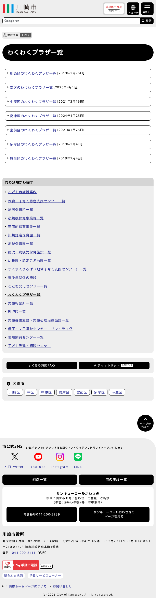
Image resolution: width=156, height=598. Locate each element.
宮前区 (82, 392)
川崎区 (15, 392)
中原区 (46, 392)
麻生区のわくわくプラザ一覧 (46, 158)
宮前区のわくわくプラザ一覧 (47, 130)
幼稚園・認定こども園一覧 (29, 260)
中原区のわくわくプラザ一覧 (47, 101)
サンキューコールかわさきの (114, 514)
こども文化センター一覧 (28, 286)
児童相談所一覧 (20, 303)
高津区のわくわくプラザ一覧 (47, 116)
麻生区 (117, 392)
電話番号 (42, 514)
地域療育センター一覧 (26, 337)
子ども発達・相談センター (29, 345)
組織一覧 (39, 479)
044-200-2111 (24, 552)
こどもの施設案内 (22, 192)
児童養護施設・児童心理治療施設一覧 (38, 320)
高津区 (64, 392)
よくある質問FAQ (41, 365)
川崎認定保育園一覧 (24, 235)
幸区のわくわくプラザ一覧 (44, 87)
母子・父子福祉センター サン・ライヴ (40, 328)
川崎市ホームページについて (26, 586)
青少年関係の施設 (22, 277)
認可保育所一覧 (20, 209)
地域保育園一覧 (20, 243)
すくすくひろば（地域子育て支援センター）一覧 (47, 269)
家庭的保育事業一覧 (24, 226)
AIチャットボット (113, 365)
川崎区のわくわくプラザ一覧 (47, 73)
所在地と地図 (13, 575)
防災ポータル (114, 8)
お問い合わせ (62, 586)
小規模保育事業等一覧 (26, 218)
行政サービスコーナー (45, 575)
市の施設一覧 (116, 479)
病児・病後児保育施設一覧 (29, 252)
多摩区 (99, 392)
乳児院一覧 (17, 311)
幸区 (30, 392)
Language (133, 12)
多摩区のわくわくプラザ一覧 (46, 144)
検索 (149, 20)
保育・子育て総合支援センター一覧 (36, 201)
